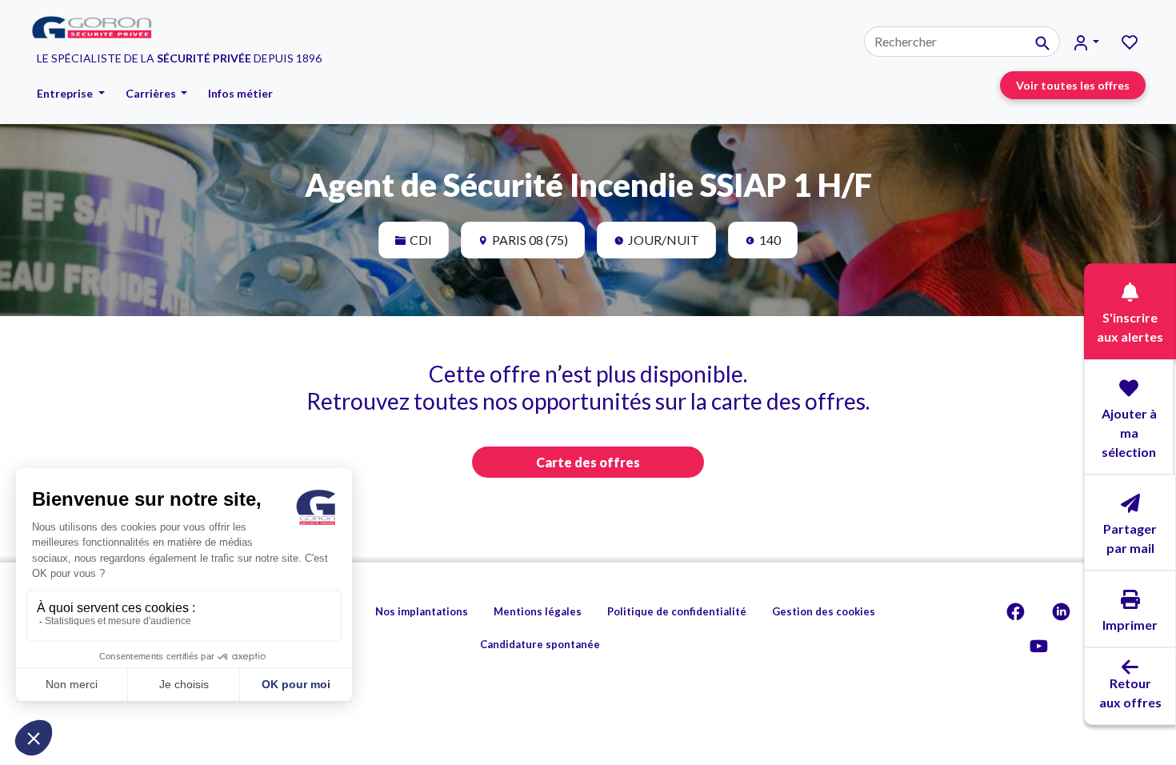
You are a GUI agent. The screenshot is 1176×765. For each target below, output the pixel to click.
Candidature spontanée (540, 644)
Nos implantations (421, 611)
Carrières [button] (152, 93)
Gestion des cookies (823, 611)
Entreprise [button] (66, 93)
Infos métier (240, 93)
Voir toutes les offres (1073, 85)
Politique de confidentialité (676, 611)
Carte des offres (588, 462)
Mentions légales (538, 611)
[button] (1087, 42)
